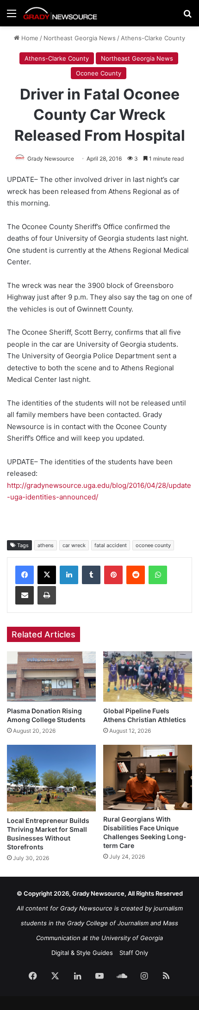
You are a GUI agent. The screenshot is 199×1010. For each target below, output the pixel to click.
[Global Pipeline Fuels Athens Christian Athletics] (147, 676)
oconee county (153, 545)
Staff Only (133, 952)
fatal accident (110, 545)
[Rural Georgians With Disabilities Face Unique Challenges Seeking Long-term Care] (147, 777)
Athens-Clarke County (153, 38)
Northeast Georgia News (80, 38)
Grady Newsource (50, 158)
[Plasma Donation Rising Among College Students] (51, 676)
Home (28, 38)
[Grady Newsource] (60, 13)
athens (45, 545)
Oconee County (98, 73)
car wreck (74, 545)
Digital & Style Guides (82, 952)
